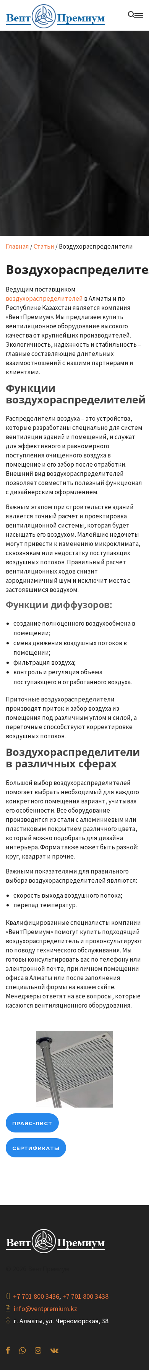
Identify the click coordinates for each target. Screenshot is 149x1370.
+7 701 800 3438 (85, 1296)
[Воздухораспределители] (74, 1068)
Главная (17, 246)
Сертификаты (36, 1148)
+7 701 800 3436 (36, 1296)
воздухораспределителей (44, 298)
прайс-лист (32, 1123)
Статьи (44, 246)
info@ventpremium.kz (45, 1308)
